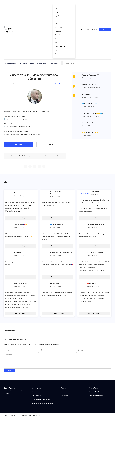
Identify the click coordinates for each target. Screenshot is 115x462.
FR (53, 3)
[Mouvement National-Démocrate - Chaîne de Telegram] (45, 254)
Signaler (51, 144)
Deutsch (57, 50)
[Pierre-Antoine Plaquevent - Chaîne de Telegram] (82, 226)
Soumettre (9, 370)
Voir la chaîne (18, 144)
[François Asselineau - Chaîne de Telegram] (9, 285)
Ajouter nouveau (105, 30)
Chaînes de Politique (19, 196)
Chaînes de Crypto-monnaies (90, 78)
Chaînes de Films (86, 126)
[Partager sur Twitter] (34, 166)
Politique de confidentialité (41, 399)
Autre (56, 420)
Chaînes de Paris (86, 135)
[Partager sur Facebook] (39, 166)
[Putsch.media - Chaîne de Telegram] (84, 193)
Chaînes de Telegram (10, 63)
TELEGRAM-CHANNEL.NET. (21, 415)
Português (58, 31)
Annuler (66, 450)
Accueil (34, 392)
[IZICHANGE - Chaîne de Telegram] (77, 96)
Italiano (57, 20)
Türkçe (57, 54)
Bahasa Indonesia (60, 46)
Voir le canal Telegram (21, 218)
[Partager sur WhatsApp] (30, 166)
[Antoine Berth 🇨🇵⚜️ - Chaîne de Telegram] (9, 226)
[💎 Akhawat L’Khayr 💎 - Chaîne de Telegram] (77, 105)
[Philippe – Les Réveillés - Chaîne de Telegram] (82, 254)
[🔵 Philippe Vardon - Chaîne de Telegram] (45, 226)
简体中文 (57, 39)
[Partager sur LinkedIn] (43, 166)
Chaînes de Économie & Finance (91, 87)
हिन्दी (56, 42)
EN (56, 8)
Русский (57, 12)
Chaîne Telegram (10, 388)
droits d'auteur (59, 425)
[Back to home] (8, 29)
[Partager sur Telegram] (25, 166)
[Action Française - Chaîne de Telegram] (45, 285)
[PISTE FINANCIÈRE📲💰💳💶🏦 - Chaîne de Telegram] (77, 115)
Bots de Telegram (42, 63)
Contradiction (58, 428)
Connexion (81, 30)
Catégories (54, 63)
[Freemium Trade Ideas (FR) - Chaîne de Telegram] (77, 76)
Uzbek (57, 23)
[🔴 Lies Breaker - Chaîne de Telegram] (82, 285)
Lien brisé (57, 422)
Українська (58, 27)
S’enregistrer (92, 30)
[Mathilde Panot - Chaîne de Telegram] (9, 194)
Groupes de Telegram (27, 63)
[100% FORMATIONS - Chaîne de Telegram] (77, 86)
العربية (57, 16)
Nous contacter (37, 396)
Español (57, 35)
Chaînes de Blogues (55, 227)
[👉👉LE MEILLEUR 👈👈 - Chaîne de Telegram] (77, 134)
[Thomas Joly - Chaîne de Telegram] (9, 254)
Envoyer (76, 450)
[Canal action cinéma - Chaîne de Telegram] (77, 124)
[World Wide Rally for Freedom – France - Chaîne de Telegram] (45, 194)
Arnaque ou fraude (60, 431)
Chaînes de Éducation (88, 107)
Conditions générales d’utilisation (43, 403)
